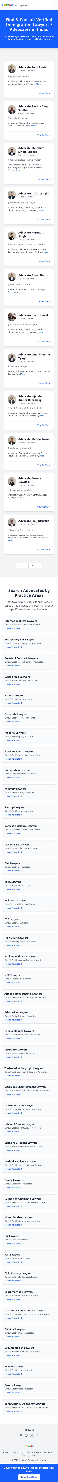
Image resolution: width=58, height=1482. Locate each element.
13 (32, 565)
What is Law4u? (34, 1452)
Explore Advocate (12, 628)
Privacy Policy (29, 1455)
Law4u (43, 1460)
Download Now (29, 1477)
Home (5, 1452)
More (38, 84)
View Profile (42, 93)
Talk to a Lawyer (18, 1452)
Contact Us (48, 1452)
